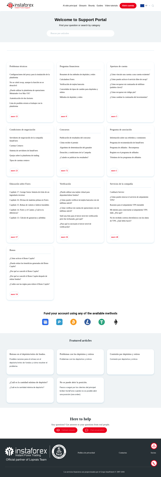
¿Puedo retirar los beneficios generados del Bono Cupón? (29, 264)
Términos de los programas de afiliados (125, 157)
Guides (100, 6)
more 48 (114, 237)
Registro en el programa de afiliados (124, 152)
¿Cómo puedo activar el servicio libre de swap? (128, 79)
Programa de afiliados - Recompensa (124, 147)
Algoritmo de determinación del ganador (76, 147)
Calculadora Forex (67, 79)
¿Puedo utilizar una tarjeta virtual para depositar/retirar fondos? (75, 193)
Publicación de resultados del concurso (75, 138)
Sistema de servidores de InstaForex (24, 151)
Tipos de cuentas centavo (19, 160)
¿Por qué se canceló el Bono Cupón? (24, 271)
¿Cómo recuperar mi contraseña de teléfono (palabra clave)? (127, 85)
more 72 (64, 171)
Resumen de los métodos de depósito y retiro (77, 74)
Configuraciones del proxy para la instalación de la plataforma (30, 76)
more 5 (114, 116)
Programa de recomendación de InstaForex (127, 143)
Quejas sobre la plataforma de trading (24, 155)
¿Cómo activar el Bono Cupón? (22, 258)
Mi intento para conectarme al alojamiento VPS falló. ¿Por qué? (128, 211)
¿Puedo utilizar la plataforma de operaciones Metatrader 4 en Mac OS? (27, 91)
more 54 (14, 294)
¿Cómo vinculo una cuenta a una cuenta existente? (130, 74)
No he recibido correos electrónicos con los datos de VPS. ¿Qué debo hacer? (129, 219)
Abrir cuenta (128, 6)
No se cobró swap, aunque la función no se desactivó (27, 83)
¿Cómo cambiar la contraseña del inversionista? (129, 97)
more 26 (64, 237)
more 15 (14, 116)
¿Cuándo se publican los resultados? (74, 157)
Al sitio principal (70, 6)
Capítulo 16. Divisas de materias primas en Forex (29, 200)
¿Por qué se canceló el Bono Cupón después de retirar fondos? (28, 277)
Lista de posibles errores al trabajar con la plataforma (26, 104)
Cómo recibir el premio (69, 143)
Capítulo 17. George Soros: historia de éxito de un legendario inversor (29, 193)
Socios (153, 453)
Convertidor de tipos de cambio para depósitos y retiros (79, 90)
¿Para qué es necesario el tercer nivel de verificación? (75, 225)
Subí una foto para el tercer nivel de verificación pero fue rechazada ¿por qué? (79, 217)
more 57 (14, 237)
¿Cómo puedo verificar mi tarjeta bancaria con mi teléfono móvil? (79, 201)
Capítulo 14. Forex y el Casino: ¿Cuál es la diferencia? (27, 211)
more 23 (14, 171)
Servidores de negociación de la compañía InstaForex (26, 139)
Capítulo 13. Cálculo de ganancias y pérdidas (27, 218)
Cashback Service (117, 192)
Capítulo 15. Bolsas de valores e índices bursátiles (29, 205)
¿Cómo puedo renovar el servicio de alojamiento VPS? (129, 198)
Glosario (83, 6)
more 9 (64, 116)
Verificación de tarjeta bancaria (72, 84)
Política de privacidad (86, 453)
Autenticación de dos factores (21, 98)
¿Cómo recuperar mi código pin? (123, 92)
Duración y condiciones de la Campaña (75, 152)
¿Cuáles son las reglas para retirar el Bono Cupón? (30, 284)
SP (146, 6)
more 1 (114, 171)
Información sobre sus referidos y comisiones (128, 138)
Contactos (123, 453)
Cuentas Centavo (16, 146)
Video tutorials (111, 6)
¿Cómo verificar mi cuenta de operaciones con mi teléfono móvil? (79, 209)
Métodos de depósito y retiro (71, 97)
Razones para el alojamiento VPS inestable (127, 205)
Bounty (91, 6)
